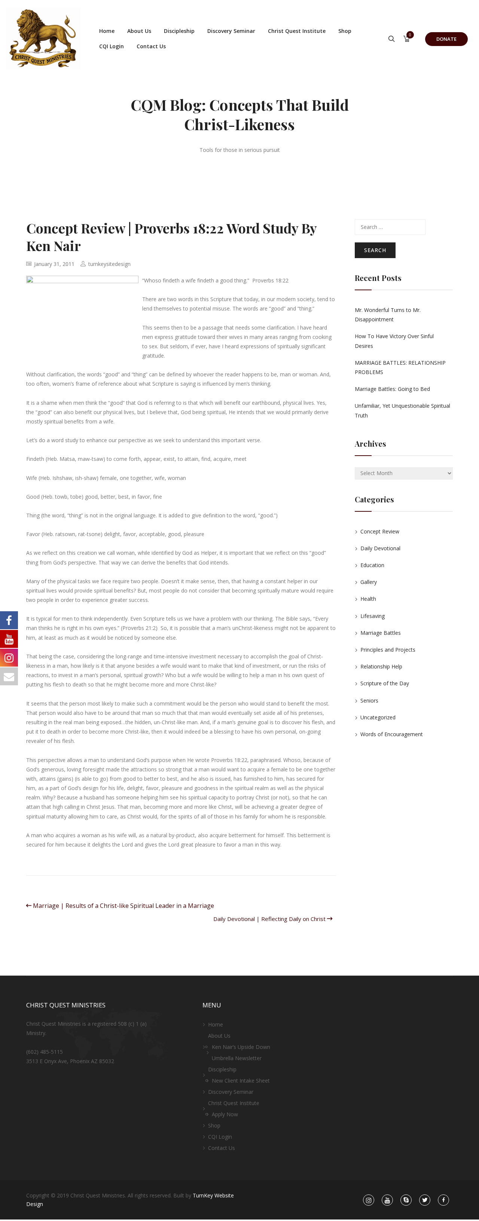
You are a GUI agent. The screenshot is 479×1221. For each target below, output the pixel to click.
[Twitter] (425, 1200)
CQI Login (111, 46)
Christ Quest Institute (297, 30)
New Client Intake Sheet (241, 1080)
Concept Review (379, 531)
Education (372, 565)
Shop (344, 30)
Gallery (368, 581)
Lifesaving (372, 615)
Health (368, 598)
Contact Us (151, 46)
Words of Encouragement (391, 734)
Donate (446, 39)
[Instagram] (368, 1200)
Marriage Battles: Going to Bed (392, 388)
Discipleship (179, 30)
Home (107, 30)
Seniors (369, 700)
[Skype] (406, 1200)
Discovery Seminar (231, 30)
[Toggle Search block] (391, 39)
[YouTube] (387, 1200)
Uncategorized (378, 717)
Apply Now (225, 1114)
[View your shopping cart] (406, 39)
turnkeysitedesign (109, 263)
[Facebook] (443, 1200)
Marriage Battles (380, 632)
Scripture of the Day (384, 683)
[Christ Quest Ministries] (43, 38)
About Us (139, 30)
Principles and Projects (387, 649)
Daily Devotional (380, 548)
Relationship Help (381, 666)
